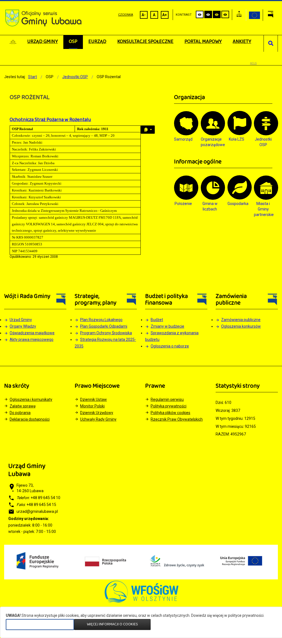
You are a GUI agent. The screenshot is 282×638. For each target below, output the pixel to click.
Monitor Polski (92, 406)
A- (144, 15)
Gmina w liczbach (210, 206)
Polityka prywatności (168, 406)
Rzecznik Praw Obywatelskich (177, 419)
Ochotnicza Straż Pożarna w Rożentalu (50, 120)
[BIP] (270, 15)
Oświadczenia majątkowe (32, 333)
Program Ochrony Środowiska (106, 333)
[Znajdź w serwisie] (270, 43)
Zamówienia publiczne (241, 319)
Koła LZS (236, 139)
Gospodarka (236, 203)
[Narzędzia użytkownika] (148, 129)
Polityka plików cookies (170, 412)
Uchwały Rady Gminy (98, 419)
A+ (164, 15)
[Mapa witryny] (239, 14)
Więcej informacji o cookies (112, 624)
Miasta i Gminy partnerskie (263, 209)
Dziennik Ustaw (93, 399)
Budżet (157, 319)
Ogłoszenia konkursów (241, 326)
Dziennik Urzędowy (96, 412)
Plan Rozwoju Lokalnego (101, 319)
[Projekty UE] (254, 15)
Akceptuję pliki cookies (39, 624)
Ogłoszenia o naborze (170, 346)
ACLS (253, 63)
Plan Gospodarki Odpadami (103, 326)
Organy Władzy (23, 326)
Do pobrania (20, 412)
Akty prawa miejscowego (31, 339)
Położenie (183, 203)
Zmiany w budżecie (167, 326)
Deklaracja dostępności (30, 419)
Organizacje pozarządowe (210, 142)
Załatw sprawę (23, 406)
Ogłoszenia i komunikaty (31, 399)
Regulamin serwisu (167, 399)
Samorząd (183, 139)
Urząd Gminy (21, 319)
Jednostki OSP (263, 142)
